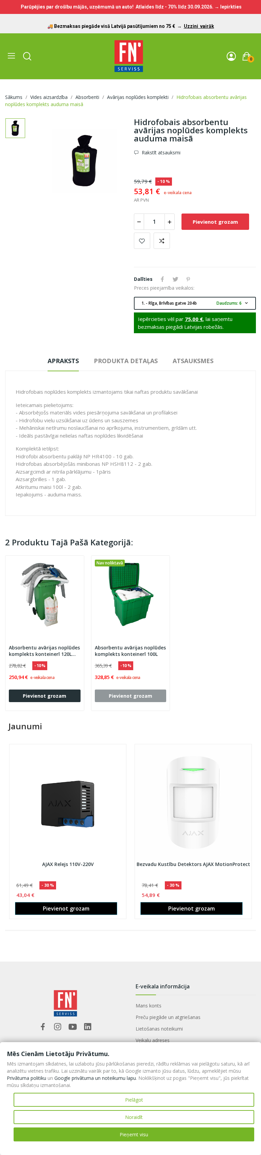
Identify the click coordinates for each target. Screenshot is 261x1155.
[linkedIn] (88, 1027)
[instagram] (58, 1027)
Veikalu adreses (153, 1040)
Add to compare (162, 241)
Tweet (175, 279)
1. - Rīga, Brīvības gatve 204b (195, 303)
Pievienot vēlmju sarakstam (142, 241)
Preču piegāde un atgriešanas (168, 1017)
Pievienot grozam (215, 221)
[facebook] (43, 1027)
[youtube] (73, 1027)
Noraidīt (134, 1117)
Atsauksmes (193, 361)
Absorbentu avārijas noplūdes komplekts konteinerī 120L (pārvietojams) (44, 651)
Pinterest (188, 279)
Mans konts (148, 1005)
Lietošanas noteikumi (159, 1028)
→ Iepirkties (228, 7)
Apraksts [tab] (63, 361)
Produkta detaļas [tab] (126, 361)
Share (162, 279)
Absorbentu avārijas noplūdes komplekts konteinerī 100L (130, 651)
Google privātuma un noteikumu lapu (95, 1078)
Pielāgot (134, 1100)
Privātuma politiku (26, 1078)
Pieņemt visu (134, 1134)
